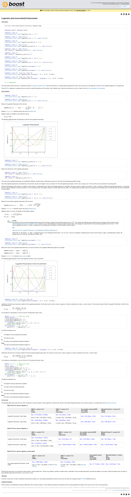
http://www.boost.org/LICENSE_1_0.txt (121, 490)
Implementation (6, 482)
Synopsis (4, 22)
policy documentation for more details (95, 88)
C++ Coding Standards (124, 3)
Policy (25, 37)
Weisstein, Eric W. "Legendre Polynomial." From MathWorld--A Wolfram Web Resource (34, 230)
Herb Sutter (105, 3)
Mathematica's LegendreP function (29, 223)
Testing (4, 476)
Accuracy (4, 400)
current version (80, 10)
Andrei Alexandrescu (114, 3)
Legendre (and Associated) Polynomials (19, 18)
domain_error (32, 111)
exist (27, 187)
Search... (125, 6)
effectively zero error (111, 403)
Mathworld (15, 223)
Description (5, 91)
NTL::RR (82, 478)
